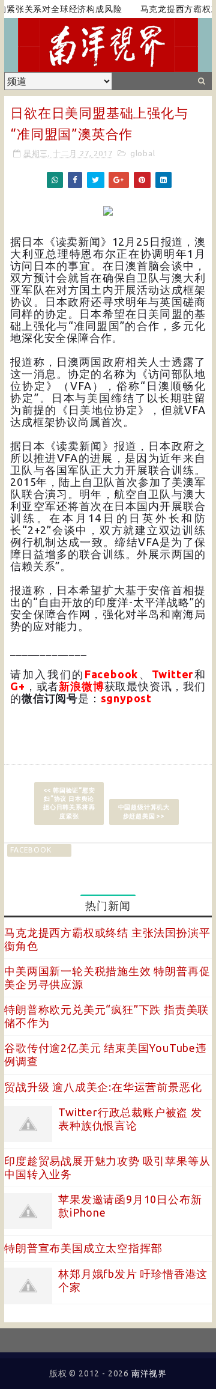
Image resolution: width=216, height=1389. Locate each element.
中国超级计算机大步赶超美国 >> (144, 811)
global (142, 153)
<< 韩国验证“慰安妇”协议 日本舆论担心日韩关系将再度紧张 (69, 803)
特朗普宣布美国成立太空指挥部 (83, 1248)
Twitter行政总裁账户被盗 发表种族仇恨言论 (130, 1118)
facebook (30, 850)
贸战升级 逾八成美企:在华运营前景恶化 (103, 1087)
